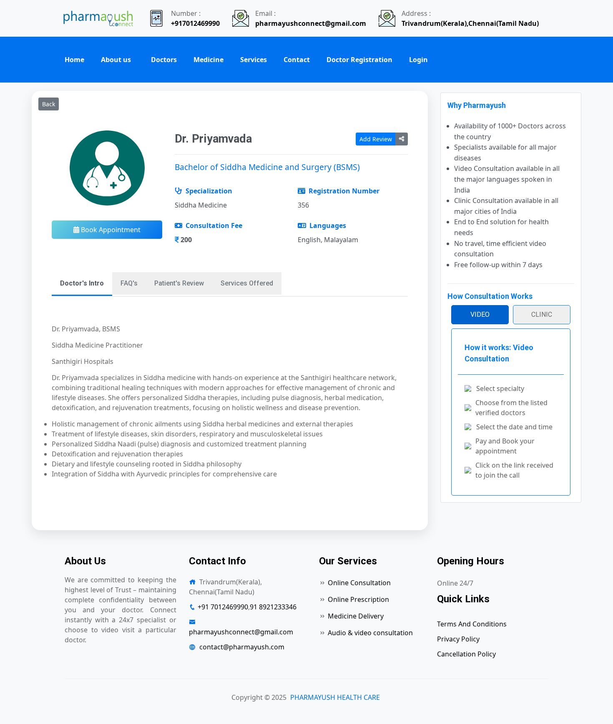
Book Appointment (110, 229)
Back (48, 104)
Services (253, 59)
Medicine (208, 59)
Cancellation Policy (466, 654)
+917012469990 (195, 23)
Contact (297, 59)
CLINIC (541, 314)
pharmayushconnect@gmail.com (310, 23)
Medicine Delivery (356, 616)
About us (116, 59)
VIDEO (480, 314)
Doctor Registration (359, 59)
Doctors (164, 59)
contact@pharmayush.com (241, 646)
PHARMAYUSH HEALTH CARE (335, 697)
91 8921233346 (273, 606)
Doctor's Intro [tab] (82, 283)
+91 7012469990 (223, 606)
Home (74, 59)
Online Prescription (358, 599)
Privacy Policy (458, 639)
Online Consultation (359, 582)
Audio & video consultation (370, 632)
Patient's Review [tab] (179, 283)
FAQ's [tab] (129, 283)
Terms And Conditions (472, 624)
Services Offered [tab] (247, 283)
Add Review (375, 139)
